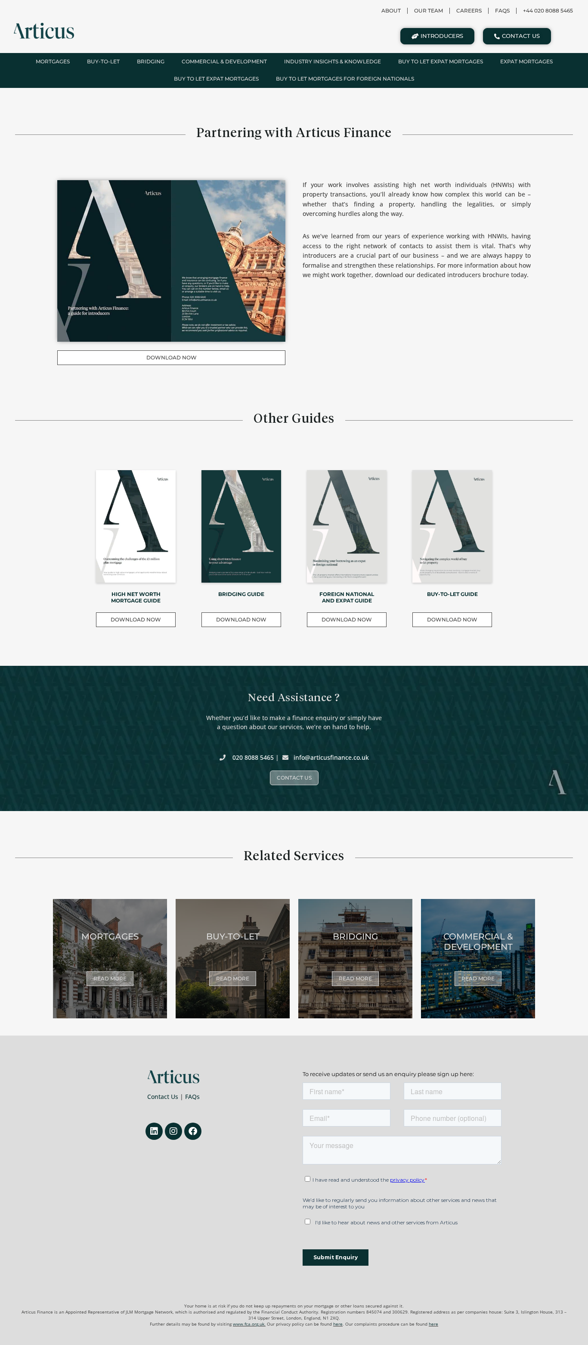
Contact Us (162, 1096)
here (338, 1324)
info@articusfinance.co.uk (331, 757)
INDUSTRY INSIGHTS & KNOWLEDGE (332, 61)
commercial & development (478, 941)
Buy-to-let (233, 936)
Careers (469, 10)
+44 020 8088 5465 (548, 10)
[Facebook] (192, 1131)
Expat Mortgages (526, 61)
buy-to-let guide (452, 594)
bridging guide (241, 594)
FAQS (502, 10)
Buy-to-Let (103, 61)
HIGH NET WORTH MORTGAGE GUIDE (136, 597)
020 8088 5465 (253, 757)
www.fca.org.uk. (249, 1324)
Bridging (150, 61)
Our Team (428, 10)
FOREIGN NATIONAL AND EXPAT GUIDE (346, 597)
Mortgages (53, 61)
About (391, 10)
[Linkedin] (154, 1131)
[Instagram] (173, 1131)
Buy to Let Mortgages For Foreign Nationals (345, 78)
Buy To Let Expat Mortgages (440, 61)
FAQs (192, 1096)
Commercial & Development (224, 61)
